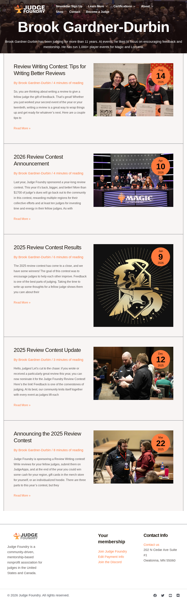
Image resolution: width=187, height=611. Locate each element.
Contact (74, 11)
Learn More (96, 6)
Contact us (151, 545)
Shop (59, 11)
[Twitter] (162, 595)
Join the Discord (110, 562)
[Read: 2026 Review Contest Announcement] (133, 180)
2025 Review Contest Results (47, 247)
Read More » (22, 129)
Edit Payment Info (111, 557)
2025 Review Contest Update (47, 350)
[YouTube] (170, 595)
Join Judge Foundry (112, 551)
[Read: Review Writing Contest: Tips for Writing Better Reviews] (133, 89)
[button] (106, 6)
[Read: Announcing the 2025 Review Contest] (133, 457)
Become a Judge (97, 11)
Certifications (122, 6)
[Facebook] (155, 595)
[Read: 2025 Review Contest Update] (133, 373)
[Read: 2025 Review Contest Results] (133, 285)
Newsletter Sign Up (69, 6)
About (145, 6)
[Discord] (178, 595)
